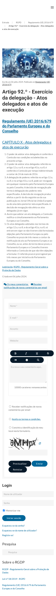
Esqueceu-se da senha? (13, 525)
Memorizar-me (12, 510)
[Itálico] (26, 353)
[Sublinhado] (37, 353)
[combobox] (28, 552)
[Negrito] (15, 353)
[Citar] (15, 360)
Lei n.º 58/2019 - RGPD (13, 579)
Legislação (7, 266)
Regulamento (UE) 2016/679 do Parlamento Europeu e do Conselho (26, 126)
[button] (52, 7)
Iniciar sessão (14, 518)
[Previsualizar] (38, 360)
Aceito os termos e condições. (26, 419)
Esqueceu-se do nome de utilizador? (19, 530)
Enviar (39, 463)
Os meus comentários (18, 284)
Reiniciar (17, 469)
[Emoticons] (26, 360)
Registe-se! (8, 535)
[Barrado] (48, 353)
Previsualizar (20, 463)
